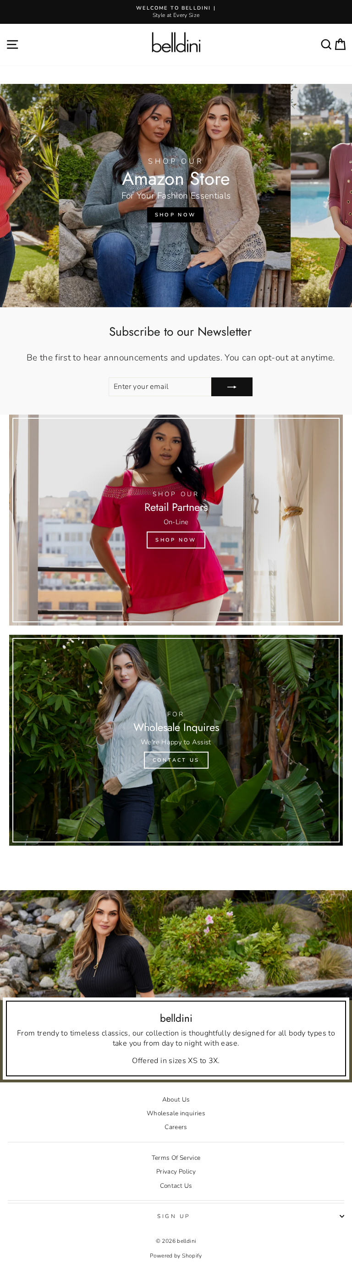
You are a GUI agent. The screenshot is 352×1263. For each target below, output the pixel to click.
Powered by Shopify (176, 1255)
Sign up (173, 1216)
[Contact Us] (176, 740)
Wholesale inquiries (176, 1113)
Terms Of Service (176, 1157)
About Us (176, 1099)
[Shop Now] (176, 520)
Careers (176, 1127)
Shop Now (175, 214)
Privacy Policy (176, 1171)
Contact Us (176, 1185)
